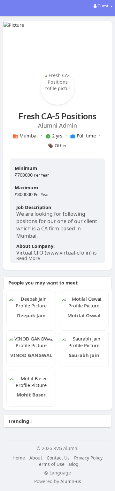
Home (18, 458)
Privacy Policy (88, 458)
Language (59, 473)
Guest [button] (103, 6)
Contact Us (58, 458)
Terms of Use (51, 464)
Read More (28, 258)
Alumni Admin (57, 125)
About (35, 458)
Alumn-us (70, 481)
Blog (74, 464)
